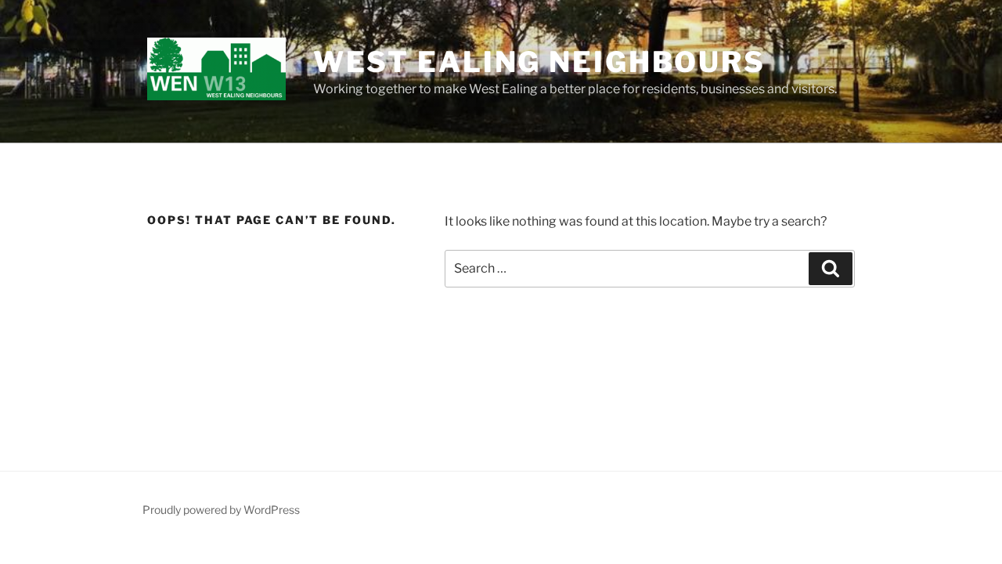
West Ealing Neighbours (539, 62)
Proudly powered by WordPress (221, 509)
